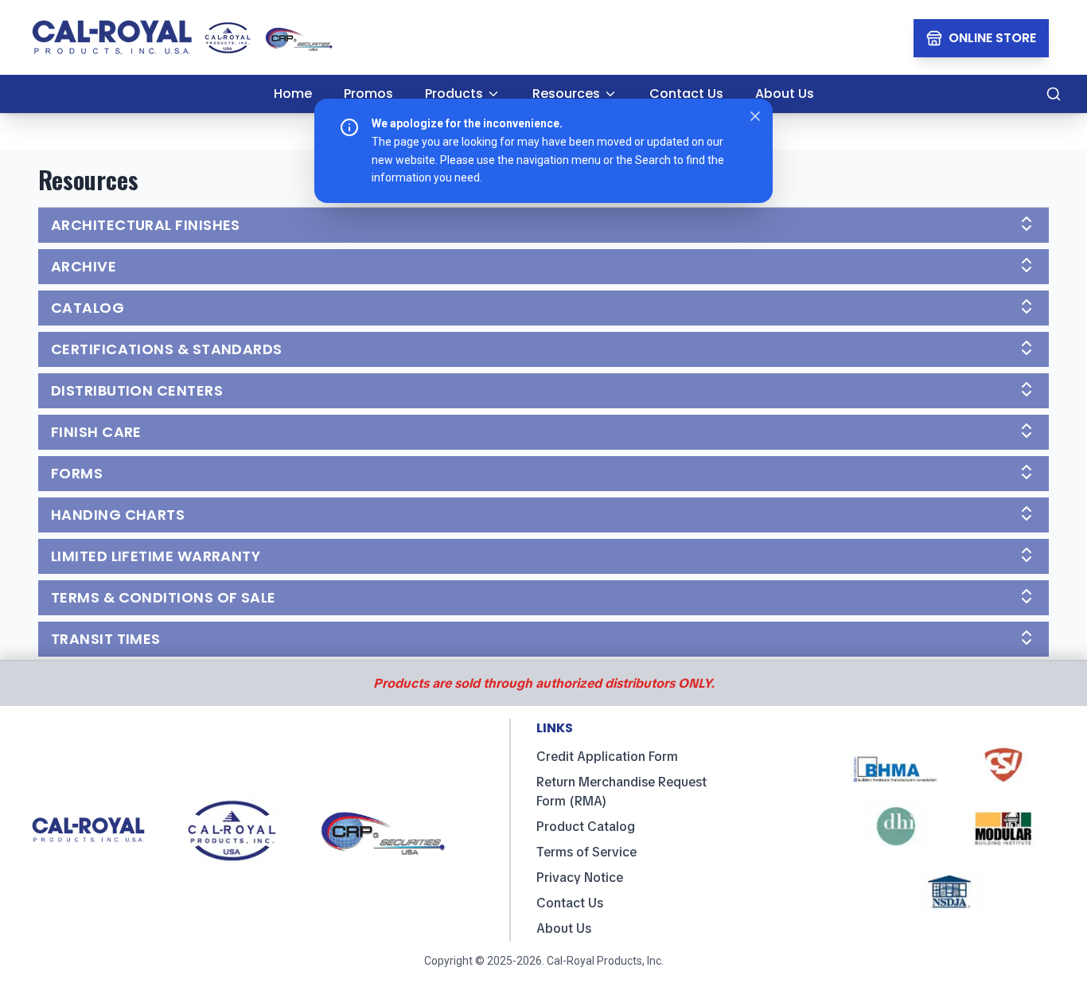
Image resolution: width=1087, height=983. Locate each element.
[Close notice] (755, 116)
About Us (563, 928)
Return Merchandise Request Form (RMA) (621, 791)
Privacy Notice (579, 877)
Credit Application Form (607, 756)
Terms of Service (586, 852)
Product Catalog (585, 826)
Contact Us (569, 903)
